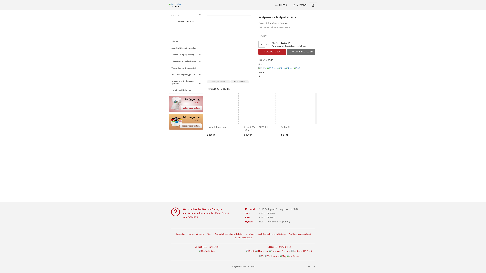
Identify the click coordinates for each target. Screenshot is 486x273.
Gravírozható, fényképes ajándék (183, 82)
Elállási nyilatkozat (243, 237)
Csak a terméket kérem (301, 51)
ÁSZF (209, 234)
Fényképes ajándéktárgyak (183, 61)
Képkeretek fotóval (239, 82)
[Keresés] (200, 15)
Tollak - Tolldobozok (181, 90)
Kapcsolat (180, 234)
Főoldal (174, 41)
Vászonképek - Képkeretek (218, 82)
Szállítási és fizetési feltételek (272, 234)
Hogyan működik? (196, 234)
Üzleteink (250, 234)
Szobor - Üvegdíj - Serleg (182, 54)
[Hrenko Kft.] (310, 267)
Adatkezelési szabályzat (300, 234)
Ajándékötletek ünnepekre (183, 48)
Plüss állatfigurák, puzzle (183, 74)
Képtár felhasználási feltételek (229, 234)
